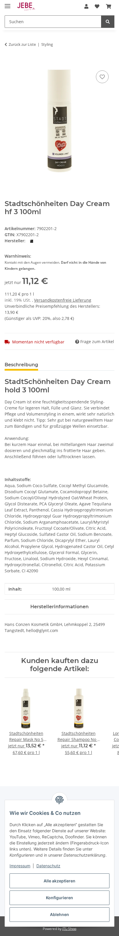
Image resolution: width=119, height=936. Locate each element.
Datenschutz (48, 865)
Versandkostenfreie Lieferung (62, 300)
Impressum (20, 865)
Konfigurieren (59, 897)
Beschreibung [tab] (21, 364)
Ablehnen (59, 914)
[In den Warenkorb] (9, 62)
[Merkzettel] (102, 76)
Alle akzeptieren (59, 880)
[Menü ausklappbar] (7, 3)
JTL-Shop (69, 928)
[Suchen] (107, 21)
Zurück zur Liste (22, 44)
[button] (86, 6)
